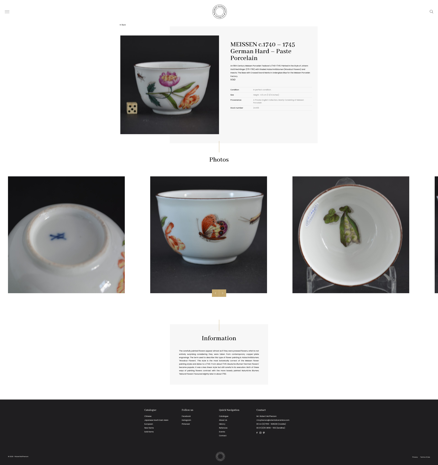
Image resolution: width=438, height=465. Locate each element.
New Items (149, 428)
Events (222, 431)
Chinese (147, 416)
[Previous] (215, 293)
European (148, 424)
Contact (223, 435)
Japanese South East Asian (156, 420)
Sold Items (149, 431)
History (222, 424)
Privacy (415, 457)
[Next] (222, 293)
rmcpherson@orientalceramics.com (272, 420)
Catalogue (223, 416)
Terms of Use (425, 457)
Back (124, 25)
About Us (223, 420)
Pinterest (186, 424)
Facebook (186, 416)
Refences (223, 428)
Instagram (186, 420)
